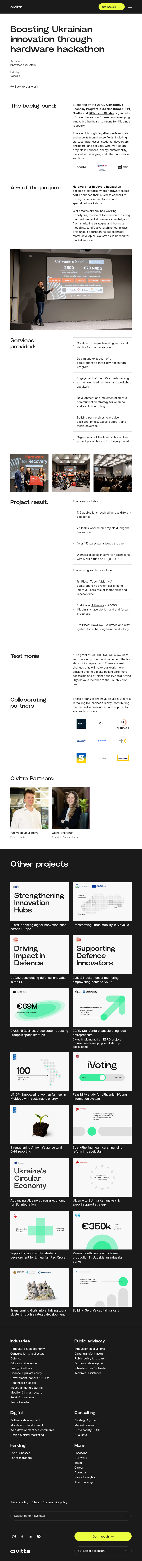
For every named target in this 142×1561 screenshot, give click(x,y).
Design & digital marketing (27, 1435)
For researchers (21, 1458)
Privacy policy (19, 1502)
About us (80, 1472)
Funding (17, 1445)
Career (78, 1467)
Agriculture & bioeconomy (27, 1348)
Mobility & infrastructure (26, 1392)
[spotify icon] (38, 1536)
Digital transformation (88, 1353)
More (79, 1445)
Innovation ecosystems (89, 1348)
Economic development (89, 1363)
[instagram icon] (13, 1536)
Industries (20, 1341)
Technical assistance (87, 1373)
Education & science (23, 1363)
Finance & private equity (26, 1373)
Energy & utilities (21, 1368)
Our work (80, 1458)
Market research (85, 1425)
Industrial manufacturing (26, 1387)
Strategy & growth (86, 1420)
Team (78, 1462)
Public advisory (89, 1341)
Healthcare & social (23, 1382)
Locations (80, 1453)
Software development (25, 1420)
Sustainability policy (55, 1502)
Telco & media (19, 1402)
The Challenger (84, 1482)
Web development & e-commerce (32, 1430)
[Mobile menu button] (129, 7)
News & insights (84, 1477)
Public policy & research (90, 1358)
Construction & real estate (27, 1353)
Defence (15, 1358)
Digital (16, 1412)
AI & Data (80, 1435)
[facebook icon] (22, 1536)
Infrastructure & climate (90, 1368)
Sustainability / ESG (87, 1430)
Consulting (84, 1412)
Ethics (35, 1502)
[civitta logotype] (16, 7)
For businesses (20, 1453)
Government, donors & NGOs (29, 1378)
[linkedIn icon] (30, 1536)
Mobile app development (26, 1425)
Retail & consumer (22, 1397)
